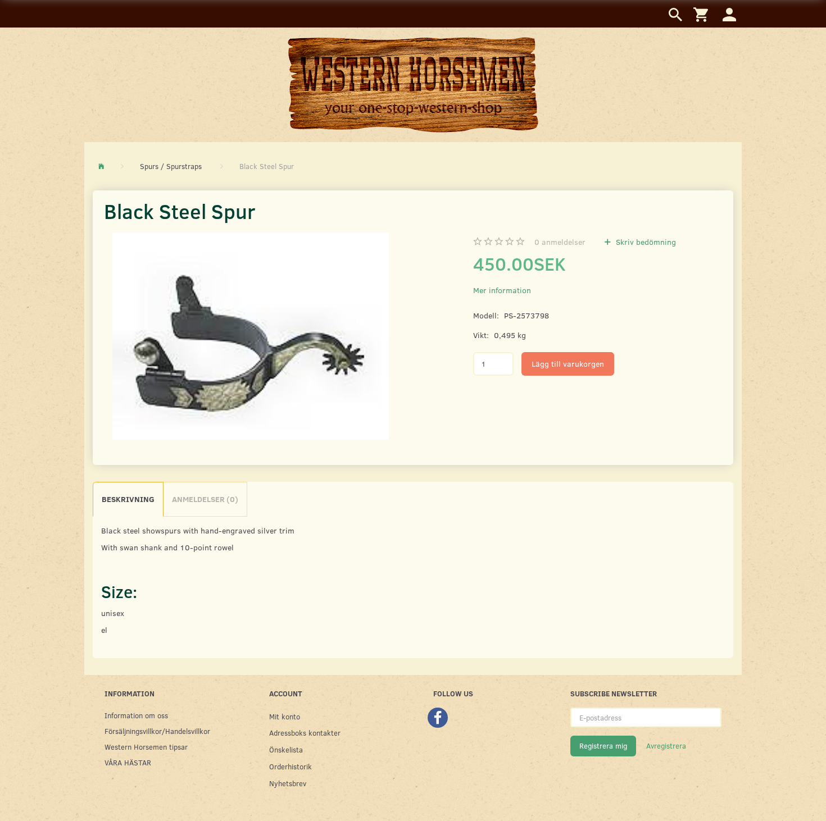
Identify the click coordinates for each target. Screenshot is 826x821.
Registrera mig (603, 746)
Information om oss (136, 715)
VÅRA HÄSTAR (128, 762)
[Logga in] (729, 14)
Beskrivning (128, 499)
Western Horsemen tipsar (146, 746)
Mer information (502, 290)
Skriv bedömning (645, 241)
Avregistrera (666, 746)
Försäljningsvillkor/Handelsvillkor (157, 731)
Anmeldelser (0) (205, 499)
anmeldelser (560, 241)
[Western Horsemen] (413, 84)
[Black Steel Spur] (250, 336)
